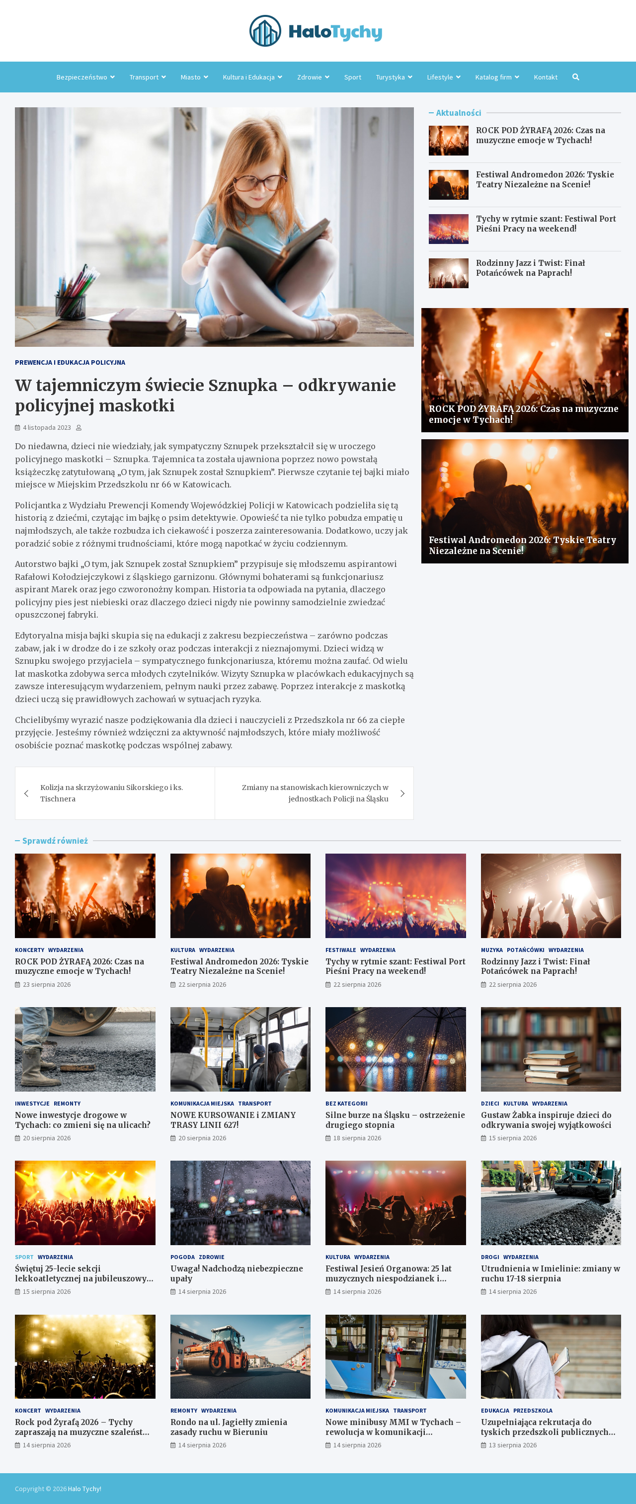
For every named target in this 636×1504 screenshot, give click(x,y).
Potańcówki (526, 949)
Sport (352, 77)
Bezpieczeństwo (82, 77)
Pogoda (182, 1257)
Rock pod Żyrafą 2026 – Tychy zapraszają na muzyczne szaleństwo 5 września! (84, 1432)
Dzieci (490, 1103)
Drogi (490, 1257)
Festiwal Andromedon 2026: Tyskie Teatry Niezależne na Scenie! (545, 179)
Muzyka (492, 949)
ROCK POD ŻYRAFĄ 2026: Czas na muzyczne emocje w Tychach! (540, 135)
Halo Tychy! (84, 1488)
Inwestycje (32, 1103)
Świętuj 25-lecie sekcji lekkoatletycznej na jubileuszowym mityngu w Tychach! (85, 1278)
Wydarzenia (65, 949)
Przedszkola (533, 1410)
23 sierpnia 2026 (47, 984)
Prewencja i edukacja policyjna (70, 362)
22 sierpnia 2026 (202, 984)
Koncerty (29, 949)
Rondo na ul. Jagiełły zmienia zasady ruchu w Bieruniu (228, 1427)
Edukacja (495, 1410)
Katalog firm (494, 77)
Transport (144, 77)
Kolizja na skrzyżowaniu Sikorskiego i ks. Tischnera (111, 793)
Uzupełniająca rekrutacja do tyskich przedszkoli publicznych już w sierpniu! (545, 1432)
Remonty (67, 1103)
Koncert (28, 1410)
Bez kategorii (346, 1103)
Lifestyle (440, 77)
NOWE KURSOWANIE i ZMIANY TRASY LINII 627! (233, 1120)
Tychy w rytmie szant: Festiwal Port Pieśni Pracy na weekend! (546, 224)
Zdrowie (309, 77)
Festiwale (340, 949)
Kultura (182, 949)
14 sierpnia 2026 (202, 1291)
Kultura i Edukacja (249, 77)
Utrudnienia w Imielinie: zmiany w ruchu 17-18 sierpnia (550, 1273)
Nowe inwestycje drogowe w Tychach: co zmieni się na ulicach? (83, 1120)
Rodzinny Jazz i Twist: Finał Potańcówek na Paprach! (530, 268)
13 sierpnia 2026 (513, 1444)
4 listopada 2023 (47, 427)
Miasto (191, 77)
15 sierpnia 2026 (513, 1137)
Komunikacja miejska (202, 1103)
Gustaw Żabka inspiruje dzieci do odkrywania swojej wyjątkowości (546, 1120)
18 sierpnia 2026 (357, 1137)
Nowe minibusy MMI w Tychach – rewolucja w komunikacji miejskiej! (393, 1432)
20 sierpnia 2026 (47, 1137)
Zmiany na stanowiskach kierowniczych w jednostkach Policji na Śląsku (315, 793)
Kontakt (545, 77)
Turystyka (390, 77)
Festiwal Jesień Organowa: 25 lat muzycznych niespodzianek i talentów (388, 1278)
